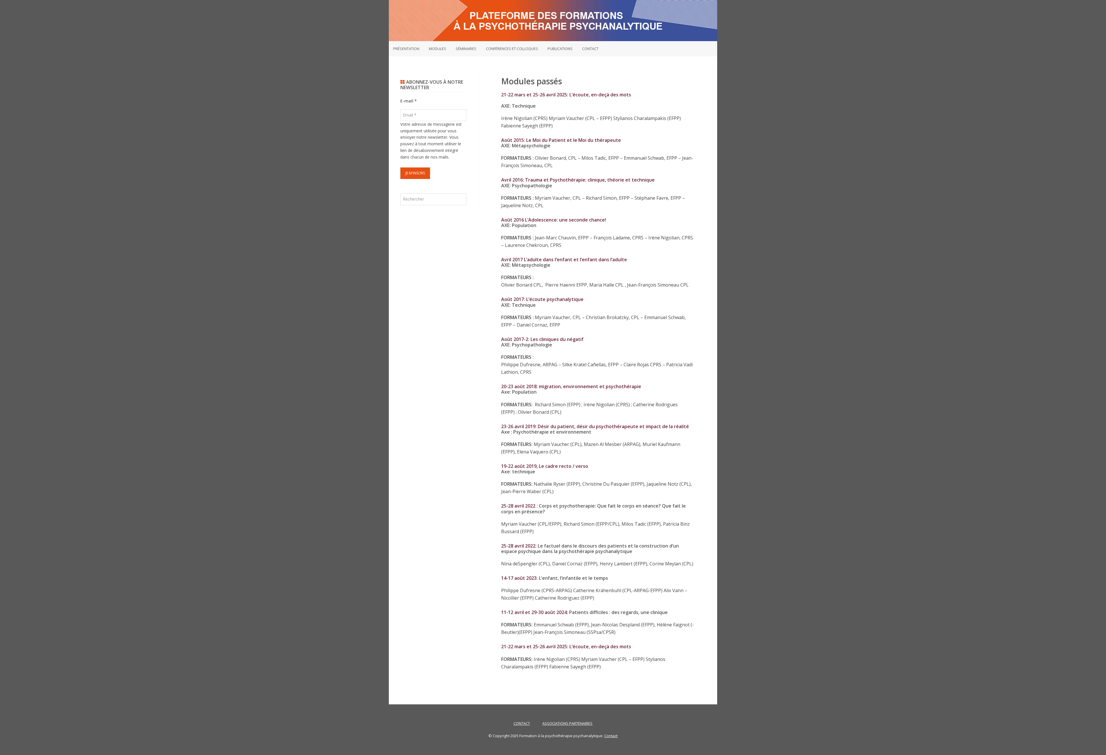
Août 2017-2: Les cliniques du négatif (542, 339)
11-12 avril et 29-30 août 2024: (534, 612)
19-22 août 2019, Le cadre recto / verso (544, 466)
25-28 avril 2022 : (520, 506)
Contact (611, 735)
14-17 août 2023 (519, 578)
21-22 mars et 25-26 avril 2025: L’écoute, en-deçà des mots (566, 94)
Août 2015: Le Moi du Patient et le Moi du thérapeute (561, 140)
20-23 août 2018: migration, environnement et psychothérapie (571, 386)
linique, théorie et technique (578, 180)
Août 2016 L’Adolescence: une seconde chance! (553, 220)
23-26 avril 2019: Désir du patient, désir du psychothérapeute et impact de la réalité (595, 426)
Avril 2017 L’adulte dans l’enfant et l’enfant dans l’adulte (564, 259)
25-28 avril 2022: (519, 546)
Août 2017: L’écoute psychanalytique (542, 299)
